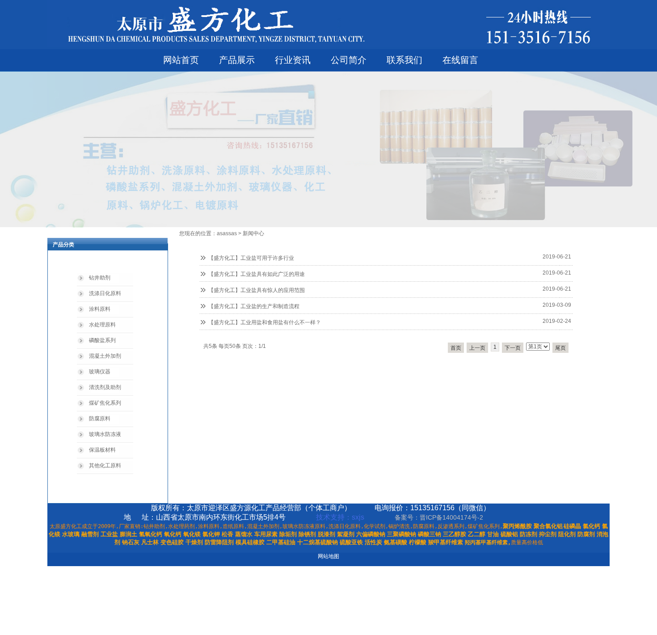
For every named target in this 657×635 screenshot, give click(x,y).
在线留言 (460, 60)
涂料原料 (99, 309)
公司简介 (348, 60)
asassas (227, 233)
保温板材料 (102, 450)
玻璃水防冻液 (105, 434)
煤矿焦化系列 (105, 403)
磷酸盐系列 (102, 340)
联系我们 (404, 60)
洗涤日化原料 (105, 293)
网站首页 (181, 60)
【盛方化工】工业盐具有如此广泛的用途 (256, 274)
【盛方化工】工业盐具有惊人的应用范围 (256, 290)
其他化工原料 (105, 465)
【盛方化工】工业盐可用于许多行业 (251, 258)
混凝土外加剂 (105, 356)
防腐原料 (99, 418)
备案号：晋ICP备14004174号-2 (440, 517)
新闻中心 (253, 233)
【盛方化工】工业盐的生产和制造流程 (253, 306)
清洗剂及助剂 (105, 387)
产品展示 (237, 60)
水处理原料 (102, 325)
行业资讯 (293, 60)
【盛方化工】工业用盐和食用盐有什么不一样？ (264, 322)
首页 (456, 348)
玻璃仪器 (99, 371)
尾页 (560, 348)
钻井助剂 (99, 278)
